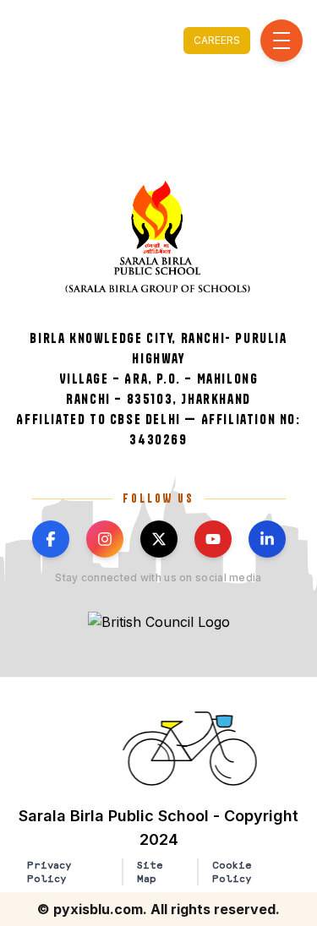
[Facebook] (50, 539)
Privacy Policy (49, 872)
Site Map (150, 872)
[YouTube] (213, 539)
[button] (191, 748)
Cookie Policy (232, 872)
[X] (159, 539)
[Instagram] (104, 539)
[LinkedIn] (267, 539)
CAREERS (217, 40)
